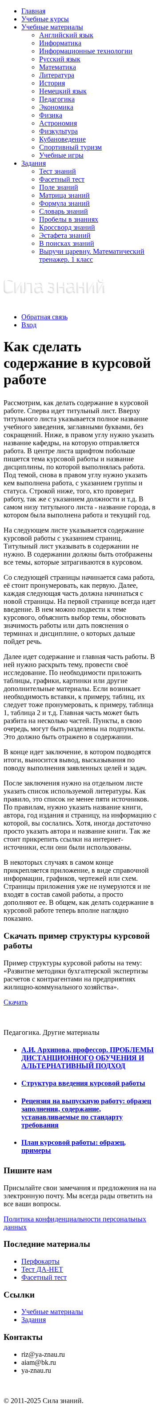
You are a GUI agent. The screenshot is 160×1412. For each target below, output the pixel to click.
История (52, 83)
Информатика (60, 43)
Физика (50, 115)
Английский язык (66, 35)
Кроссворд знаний (67, 227)
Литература (56, 75)
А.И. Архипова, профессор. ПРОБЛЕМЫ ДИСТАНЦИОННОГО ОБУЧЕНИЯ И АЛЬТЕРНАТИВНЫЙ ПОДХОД (87, 1058)
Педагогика (57, 99)
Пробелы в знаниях (68, 219)
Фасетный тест (61, 179)
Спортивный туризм (70, 147)
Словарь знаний (63, 211)
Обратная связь (44, 317)
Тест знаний (57, 171)
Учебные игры (61, 155)
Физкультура (58, 131)
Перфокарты (40, 1261)
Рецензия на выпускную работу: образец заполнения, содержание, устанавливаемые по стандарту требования (86, 1113)
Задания (33, 163)
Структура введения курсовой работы (83, 1083)
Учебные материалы (52, 27)
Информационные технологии (85, 51)
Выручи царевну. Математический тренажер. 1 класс (91, 255)
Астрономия (58, 123)
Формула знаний (64, 203)
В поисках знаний (66, 243)
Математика (57, 67)
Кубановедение (62, 139)
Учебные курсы (45, 19)
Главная (33, 11)
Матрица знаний (64, 195)
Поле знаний (58, 187)
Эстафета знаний (65, 235)
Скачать (16, 1002)
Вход (28, 325)
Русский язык (59, 59)
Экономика (56, 107)
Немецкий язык (63, 91)
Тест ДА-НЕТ (42, 1269)
